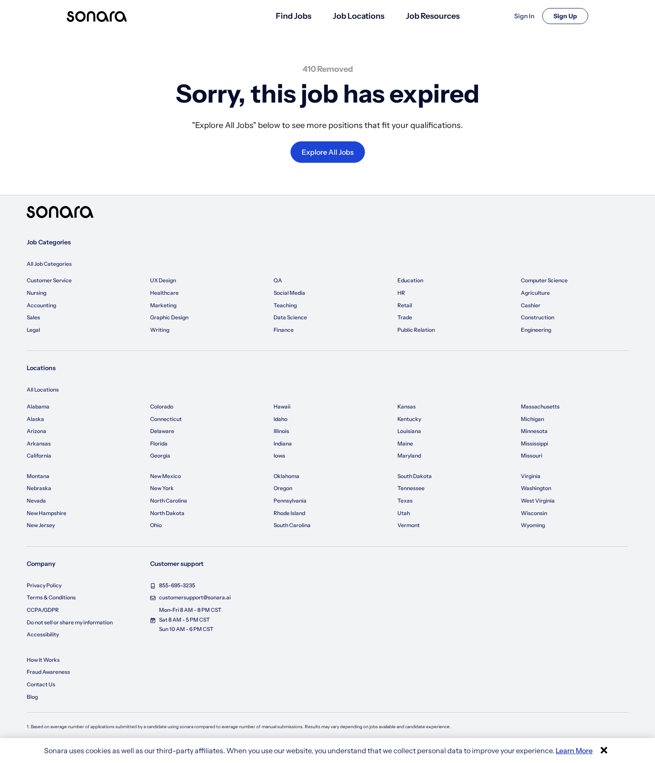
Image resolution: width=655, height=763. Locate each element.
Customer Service (49, 280)
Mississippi (534, 443)
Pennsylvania (290, 500)
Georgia (160, 455)
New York (162, 488)
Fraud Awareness (48, 671)
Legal (33, 329)
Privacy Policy (44, 585)
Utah (403, 513)
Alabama (38, 406)
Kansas (406, 406)
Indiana (283, 443)
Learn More (574, 750)
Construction (537, 317)
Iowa (279, 455)
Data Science (290, 317)
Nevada (36, 500)
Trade (404, 317)
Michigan (532, 419)
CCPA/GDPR (43, 609)
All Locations (43, 389)
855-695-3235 (177, 585)
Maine (405, 443)
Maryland (409, 455)
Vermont (408, 525)
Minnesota (534, 431)
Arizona (36, 431)
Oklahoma (286, 476)
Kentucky (409, 419)
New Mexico (165, 476)
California (39, 455)
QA (278, 280)
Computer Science (544, 280)
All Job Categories (49, 263)
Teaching (285, 305)
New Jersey (41, 525)
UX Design (163, 280)
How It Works (43, 659)
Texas (405, 500)
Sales (33, 317)
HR (401, 292)
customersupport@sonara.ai (195, 597)
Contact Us (41, 684)
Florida (159, 443)
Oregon (283, 488)
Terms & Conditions (51, 597)
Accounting (41, 305)
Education (410, 280)
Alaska (35, 419)
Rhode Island (289, 513)
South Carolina (292, 525)
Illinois (281, 431)
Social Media (289, 292)
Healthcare (164, 292)
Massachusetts (540, 406)
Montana (38, 476)
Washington (536, 488)
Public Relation (416, 329)
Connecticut (166, 419)
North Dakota (167, 513)
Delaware (162, 431)
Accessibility (43, 634)
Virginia (530, 476)
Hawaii (282, 406)
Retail (404, 305)
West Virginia (538, 500)
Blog (32, 696)
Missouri (531, 455)
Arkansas (39, 443)
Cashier (530, 305)
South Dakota (414, 476)
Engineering (536, 329)
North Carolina (168, 500)
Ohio (156, 525)
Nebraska (39, 488)
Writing (159, 329)
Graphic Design (169, 317)
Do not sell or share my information (70, 622)
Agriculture (535, 292)
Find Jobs (293, 16)
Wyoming (533, 525)
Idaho (280, 419)
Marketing (163, 305)
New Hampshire (46, 513)
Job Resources (433, 16)
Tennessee (411, 488)
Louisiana (409, 431)
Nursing (36, 292)
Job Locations (359, 16)
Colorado (161, 406)
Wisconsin (534, 513)
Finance (284, 329)
